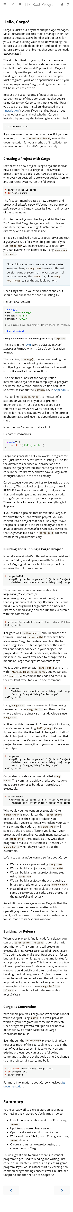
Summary (13, 1101)
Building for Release (19, 931)
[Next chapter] (62, 1190)
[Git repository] (67, 4)
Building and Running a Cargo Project (33, 549)
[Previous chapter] (11, 1190)
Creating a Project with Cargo (26, 158)
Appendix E (61, 390)
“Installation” (11, 110)
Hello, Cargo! (16, 22)
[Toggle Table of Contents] (5, 4)
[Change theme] (12, 4)
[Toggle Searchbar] (20, 4)
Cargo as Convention (19, 1007)
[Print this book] (62, 4)
